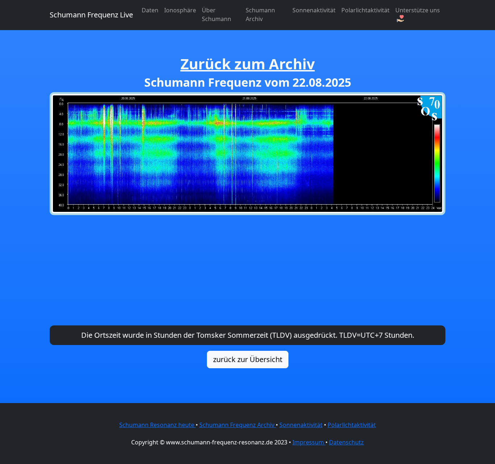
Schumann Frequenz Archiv (237, 425)
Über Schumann (216, 14)
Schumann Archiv (260, 14)
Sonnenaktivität (314, 10)
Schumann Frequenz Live (91, 15)
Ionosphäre (180, 10)
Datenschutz (346, 442)
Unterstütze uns (417, 10)
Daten (150, 10)
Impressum (308, 442)
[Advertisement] (247, 270)
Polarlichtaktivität (365, 10)
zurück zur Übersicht (247, 359)
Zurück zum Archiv (247, 64)
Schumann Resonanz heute (157, 425)
